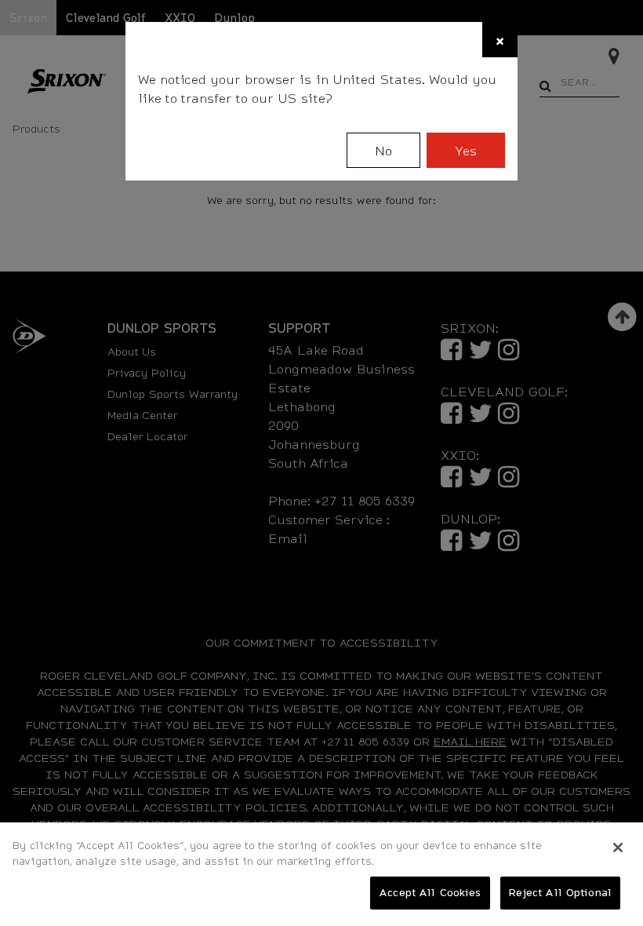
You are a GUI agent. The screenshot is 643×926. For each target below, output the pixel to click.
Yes (466, 150)
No (383, 150)
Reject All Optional (560, 892)
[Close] (618, 847)
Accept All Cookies (430, 892)
